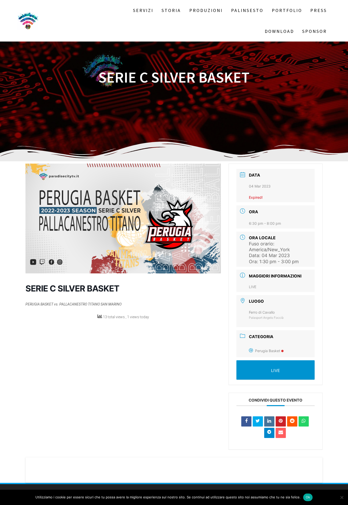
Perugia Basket (267, 351)
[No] (341, 497)
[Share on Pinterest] (281, 421)
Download (279, 31)
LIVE (252, 287)
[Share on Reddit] (292, 421)
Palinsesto (247, 10)
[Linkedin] (269, 421)
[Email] (281, 433)
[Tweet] (258, 421)
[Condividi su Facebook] (246, 421)
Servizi (143, 10)
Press (318, 10)
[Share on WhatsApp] (304, 421)
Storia (171, 10)
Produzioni (206, 10)
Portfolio (287, 10)
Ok (308, 497)
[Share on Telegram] (269, 433)
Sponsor (314, 31)
